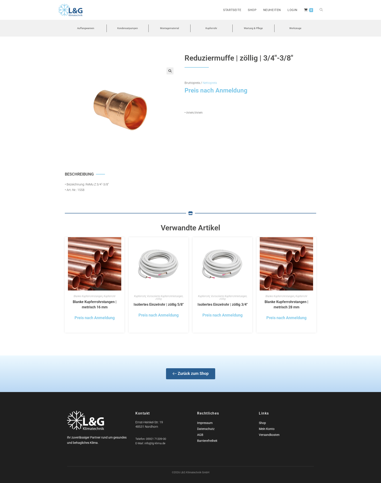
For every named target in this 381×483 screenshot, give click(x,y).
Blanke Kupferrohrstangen (88, 296)
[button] (170, 70)
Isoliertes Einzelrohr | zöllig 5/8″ (159, 304)
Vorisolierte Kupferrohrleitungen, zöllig (165, 297)
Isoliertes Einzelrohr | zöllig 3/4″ (223, 304)
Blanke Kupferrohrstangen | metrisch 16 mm (94, 304)
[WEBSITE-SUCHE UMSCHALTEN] (321, 10)
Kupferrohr (110, 296)
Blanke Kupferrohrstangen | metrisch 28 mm (286, 304)
